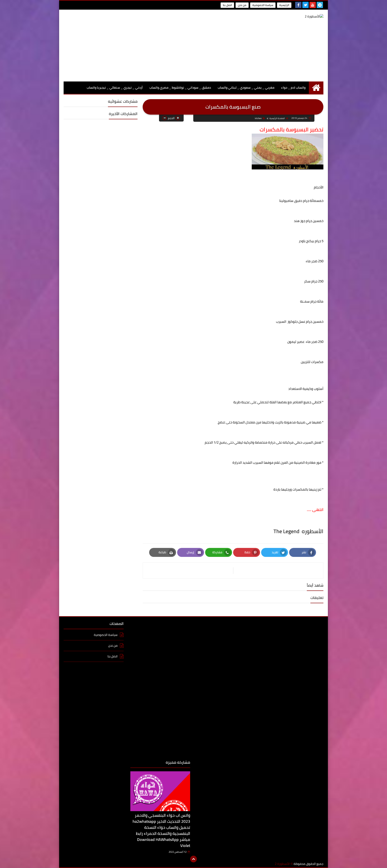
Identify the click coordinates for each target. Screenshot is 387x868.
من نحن (242, 5)
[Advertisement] (145, 45)
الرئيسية (284, 5)
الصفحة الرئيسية (277, 118)
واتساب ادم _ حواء (293, 87)
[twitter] (305, 5)
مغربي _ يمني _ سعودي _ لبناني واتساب (246, 87)
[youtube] (313, 5)
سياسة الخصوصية (262, 5)
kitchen (258, 118)
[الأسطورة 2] (290, 16)
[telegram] (320, 5)
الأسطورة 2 (282, 864)
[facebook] (298, 5)
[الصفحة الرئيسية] (316, 87)
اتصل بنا (227, 5)
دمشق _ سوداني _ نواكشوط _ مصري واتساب (180, 87)
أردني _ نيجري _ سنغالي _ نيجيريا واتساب (115, 87)
